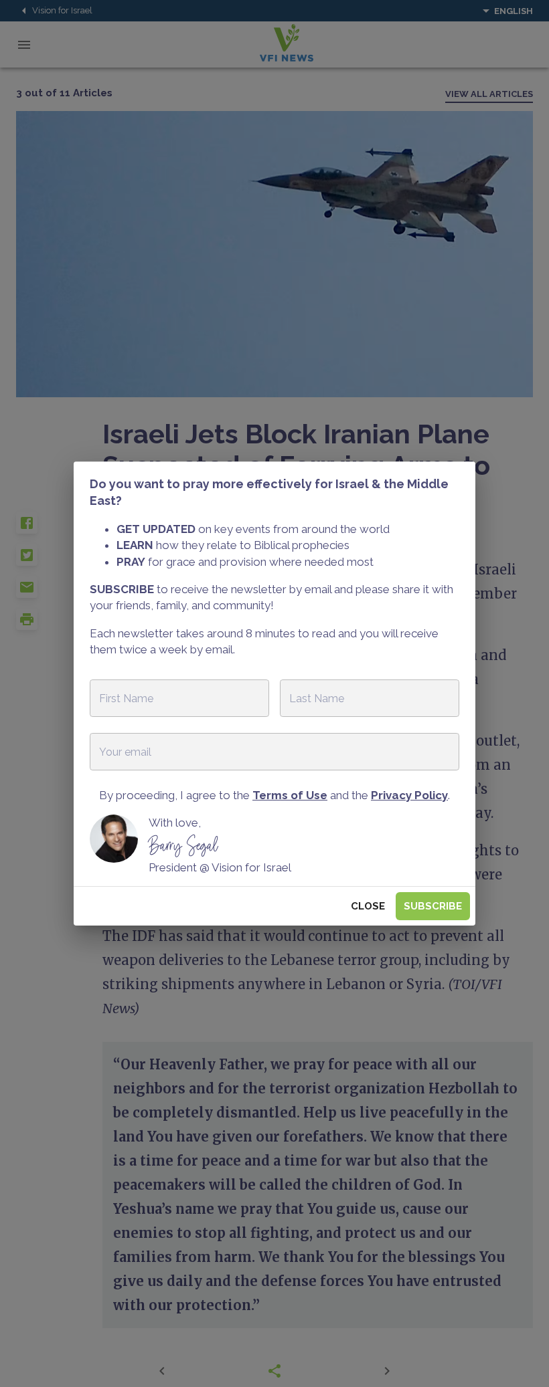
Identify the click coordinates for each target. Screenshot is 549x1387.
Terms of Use (289, 795)
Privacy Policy (409, 795)
